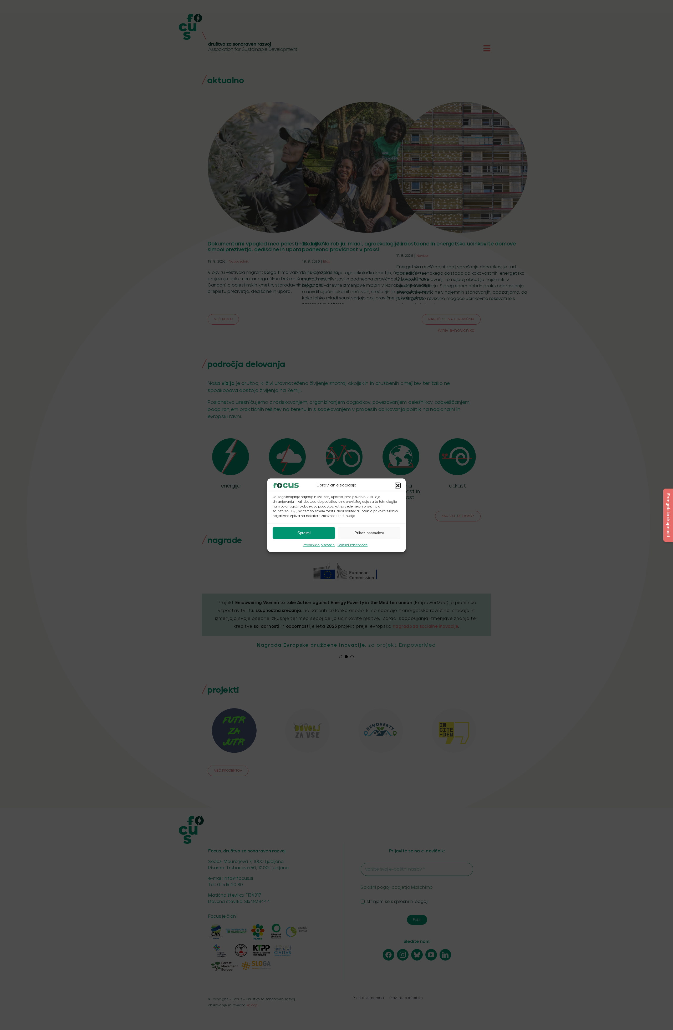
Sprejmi (303, 533)
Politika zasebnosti (353, 545)
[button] (397, 485)
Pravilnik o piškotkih (319, 545)
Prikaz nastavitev (369, 533)
